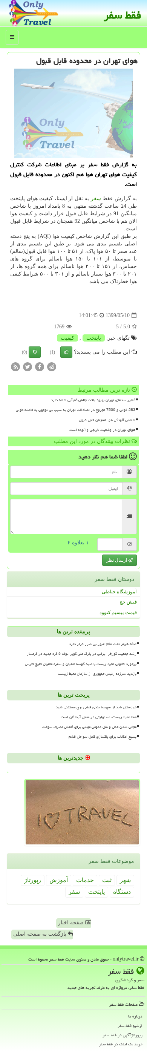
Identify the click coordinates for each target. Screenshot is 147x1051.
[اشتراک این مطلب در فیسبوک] (39, 366)
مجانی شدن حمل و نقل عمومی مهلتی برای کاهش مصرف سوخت (89, 727)
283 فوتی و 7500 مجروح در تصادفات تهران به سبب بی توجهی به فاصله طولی (75, 410)
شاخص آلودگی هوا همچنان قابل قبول (107, 420)
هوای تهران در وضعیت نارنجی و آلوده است (102, 430)
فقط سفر (122, 15)
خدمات (85, 880)
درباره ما (135, 1016)
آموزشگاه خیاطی (119, 591)
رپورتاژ (32, 880)
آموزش (58, 880)
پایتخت (93, 338)
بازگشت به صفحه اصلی (40, 934)
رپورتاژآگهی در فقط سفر (122, 1035)
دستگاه (122, 892)
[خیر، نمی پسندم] (35, 352)
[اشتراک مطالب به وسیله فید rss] (15, 366)
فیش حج (128, 602)
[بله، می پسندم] (66, 352)
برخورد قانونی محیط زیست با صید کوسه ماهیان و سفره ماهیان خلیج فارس (80, 664)
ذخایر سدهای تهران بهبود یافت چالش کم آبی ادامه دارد (93, 400)
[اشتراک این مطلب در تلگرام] (51, 366)
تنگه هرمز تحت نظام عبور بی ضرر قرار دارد (102, 644)
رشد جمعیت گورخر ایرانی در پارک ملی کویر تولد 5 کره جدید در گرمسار (81, 653)
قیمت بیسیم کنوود (118, 612)
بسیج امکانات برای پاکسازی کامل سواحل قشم (102, 736)
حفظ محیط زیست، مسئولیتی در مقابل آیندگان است (98, 717)
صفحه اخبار (71, 922)
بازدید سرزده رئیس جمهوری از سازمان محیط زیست (97, 673)
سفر (96, 198)
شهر (125, 880)
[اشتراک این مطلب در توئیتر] (27, 366)
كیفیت (67, 338)
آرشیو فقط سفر (130, 1026)
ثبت (107, 880)
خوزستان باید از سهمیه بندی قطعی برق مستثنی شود (96, 707)
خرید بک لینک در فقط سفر (120, 1044)
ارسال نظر (117, 560)
